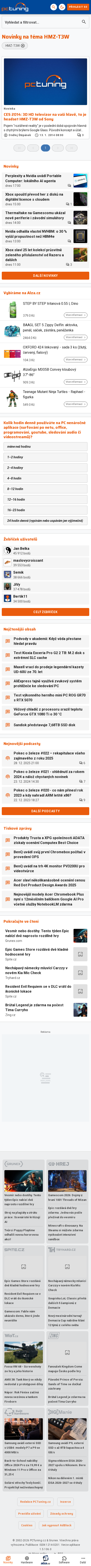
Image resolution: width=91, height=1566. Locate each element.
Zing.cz (10, 1015)
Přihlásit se (78, 7)
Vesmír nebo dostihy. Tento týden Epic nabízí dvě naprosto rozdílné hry (37, 933)
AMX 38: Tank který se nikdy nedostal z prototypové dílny (23, 1382)
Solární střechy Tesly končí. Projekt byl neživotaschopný (23, 1485)
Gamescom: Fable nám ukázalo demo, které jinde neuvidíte (22, 1316)
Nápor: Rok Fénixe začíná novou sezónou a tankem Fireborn (21, 1397)
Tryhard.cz (12, 978)
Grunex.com (13, 941)
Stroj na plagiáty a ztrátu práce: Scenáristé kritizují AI (22, 1217)
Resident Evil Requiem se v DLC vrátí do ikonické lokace (38, 988)
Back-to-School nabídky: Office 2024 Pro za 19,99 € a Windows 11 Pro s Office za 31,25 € (23, 1467)
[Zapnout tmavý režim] (62, 7)
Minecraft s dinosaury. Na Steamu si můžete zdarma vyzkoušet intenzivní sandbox (65, 1232)
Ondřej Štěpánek (20, 135)
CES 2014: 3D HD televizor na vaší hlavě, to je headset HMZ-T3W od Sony (45, 117)
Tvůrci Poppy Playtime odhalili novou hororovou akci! (21, 1235)
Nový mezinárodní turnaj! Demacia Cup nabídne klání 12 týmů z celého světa (66, 1320)
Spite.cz (11, 959)
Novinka (9, 108)
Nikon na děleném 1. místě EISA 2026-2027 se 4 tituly (65, 1480)
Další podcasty (45, 811)
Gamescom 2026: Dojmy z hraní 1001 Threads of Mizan (67, 1197)
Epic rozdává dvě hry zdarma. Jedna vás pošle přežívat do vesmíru (65, 1212)
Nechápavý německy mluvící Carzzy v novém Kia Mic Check (36, 970)
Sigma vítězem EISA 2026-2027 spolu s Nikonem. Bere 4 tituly (67, 1465)
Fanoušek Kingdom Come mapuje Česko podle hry (65, 1369)
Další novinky (45, 275)
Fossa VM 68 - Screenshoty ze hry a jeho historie (22, 1369)
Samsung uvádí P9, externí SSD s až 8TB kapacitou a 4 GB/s (66, 1447)
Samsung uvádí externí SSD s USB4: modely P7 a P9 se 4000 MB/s (22, 1447)
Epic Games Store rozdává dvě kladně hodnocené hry (36, 951)
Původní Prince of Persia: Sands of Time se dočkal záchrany (65, 1384)
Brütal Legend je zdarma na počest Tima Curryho (34, 1007)
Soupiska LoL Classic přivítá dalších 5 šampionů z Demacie (67, 1303)
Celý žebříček (45, 612)
